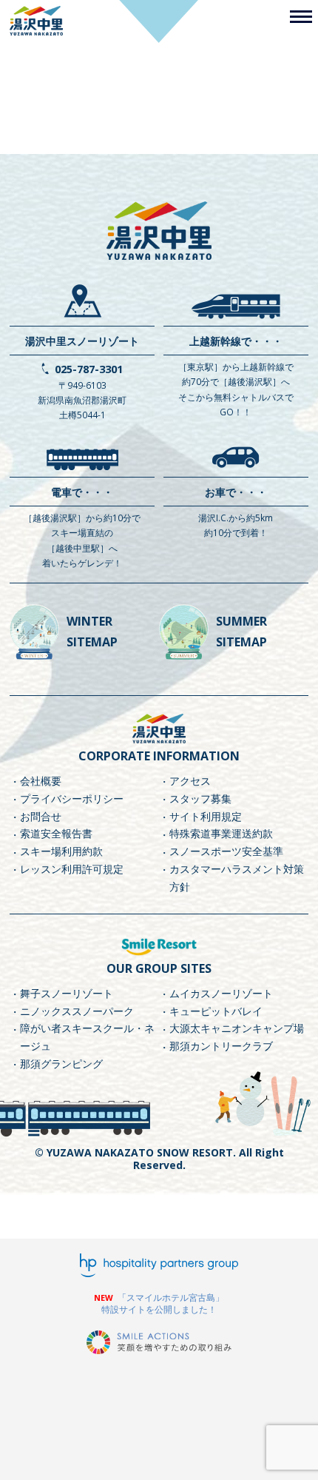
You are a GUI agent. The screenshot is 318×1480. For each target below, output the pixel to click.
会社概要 (40, 781)
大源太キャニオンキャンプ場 (236, 1028)
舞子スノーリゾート (66, 993)
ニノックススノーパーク (77, 1011)
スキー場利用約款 (61, 851)
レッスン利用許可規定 (72, 869)
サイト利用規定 (205, 816)
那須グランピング (61, 1064)
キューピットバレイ (216, 1011)
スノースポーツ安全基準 (226, 851)
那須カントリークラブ (221, 1046)
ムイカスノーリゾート (221, 993)
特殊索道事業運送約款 (221, 833)
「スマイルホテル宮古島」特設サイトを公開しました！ (162, 1303)
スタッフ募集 (200, 798)
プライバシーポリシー (72, 798)
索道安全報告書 (56, 833)
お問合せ (40, 816)
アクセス (190, 781)
